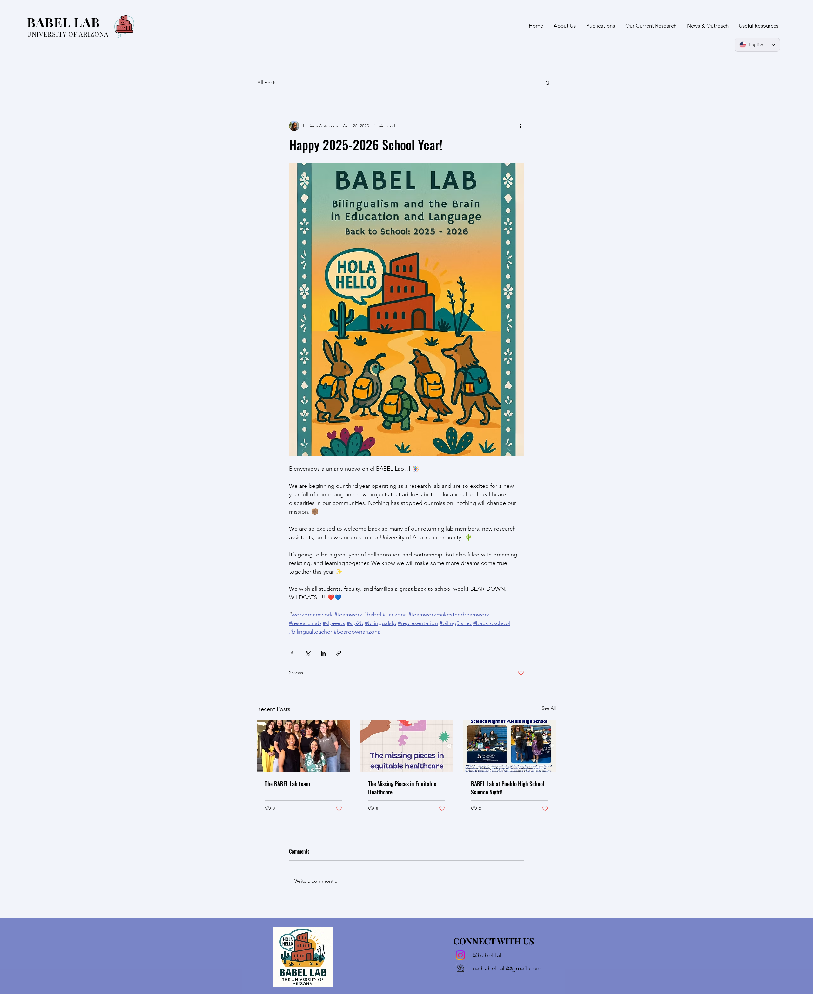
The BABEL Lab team (287, 784)
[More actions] (520, 126)
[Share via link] (339, 653)
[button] (548, 82)
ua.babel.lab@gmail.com (507, 968)
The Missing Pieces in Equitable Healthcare (402, 788)
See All (549, 708)
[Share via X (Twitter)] (308, 653)
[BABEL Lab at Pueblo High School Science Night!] (509, 746)
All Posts (267, 82)
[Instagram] (460, 955)
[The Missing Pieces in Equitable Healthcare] (406, 746)
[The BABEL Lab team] (303, 746)
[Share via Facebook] (292, 653)
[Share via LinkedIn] (323, 653)
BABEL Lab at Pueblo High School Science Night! (507, 788)
